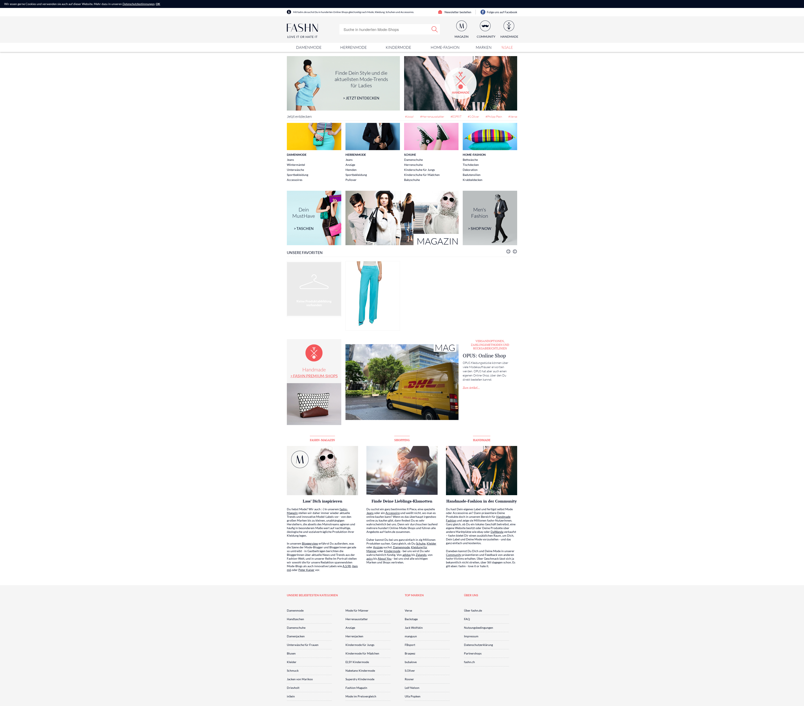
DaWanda (497, 531)
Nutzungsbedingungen (478, 627)
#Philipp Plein (494, 116)
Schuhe (410, 154)
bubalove (411, 662)
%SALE (507, 47)
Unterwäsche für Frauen (302, 645)
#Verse (512, 116)
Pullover (351, 180)
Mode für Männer (356, 610)
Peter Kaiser (306, 570)
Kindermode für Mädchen (362, 653)
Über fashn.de (473, 610)
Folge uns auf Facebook (502, 12)
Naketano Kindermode (360, 670)
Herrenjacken (354, 636)
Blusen (291, 653)
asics (369, 558)
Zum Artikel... (471, 388)
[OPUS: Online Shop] (402, 382)
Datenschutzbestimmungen (138, 4)
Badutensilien (472, 174)
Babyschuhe (412, 180)
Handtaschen (295, 619)
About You (385, 558)
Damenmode (309, 47)
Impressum (471, 636)
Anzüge (350, 164)
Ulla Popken (412, 696)
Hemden (351, 169)
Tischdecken (471, 164)
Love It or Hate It (302, 37)
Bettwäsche (470, 159)
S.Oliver (410, 670)
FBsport (410, 645)
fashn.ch (469, 662)
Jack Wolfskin (414, 627)
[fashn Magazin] (402, 218)
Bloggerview (310, 543)
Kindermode (398, 47)
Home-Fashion (445, 47)
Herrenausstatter (356, 619)
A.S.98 (347, 566)
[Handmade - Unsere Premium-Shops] (460, 83)
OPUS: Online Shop (484, 355)
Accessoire (392, 513)
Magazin (462, 36)
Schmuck (293, 670)
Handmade (314, 372)
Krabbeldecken (472, 180)
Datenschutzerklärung (478, 645)
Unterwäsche (295, 169)
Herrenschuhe (413, 164)
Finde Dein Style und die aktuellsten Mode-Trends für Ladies (361, 85)
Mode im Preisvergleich (360, 696)
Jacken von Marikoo (300, 679)
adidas (406, 555)
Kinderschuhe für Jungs (419, 169)
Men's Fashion (479, 218)
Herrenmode (353, 47)
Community (453, 555)
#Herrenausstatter (432, 116)
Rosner (409, 679)
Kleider (431, 543)
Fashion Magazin (356, 687)
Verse (408, 610)
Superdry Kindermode (359, 679)
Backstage (411, 619)
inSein (291, 696)
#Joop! (409, 116)
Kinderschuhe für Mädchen (422, 174)
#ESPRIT (456, 116)
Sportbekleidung (297, 174)
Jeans (290, 159)
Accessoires (294, 180)
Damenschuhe (413, 159)
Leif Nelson (412, 687)
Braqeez (410, 653)
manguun (411, 636)
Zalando (421, 555)
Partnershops (473, 653)
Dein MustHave (303, 218)
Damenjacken (296, 636)
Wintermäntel (296, 164)
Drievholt (293, 687)
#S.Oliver (473, 116)
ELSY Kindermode (357, 662)
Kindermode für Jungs (359, 645)
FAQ (467, 619)
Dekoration (470, 169)
